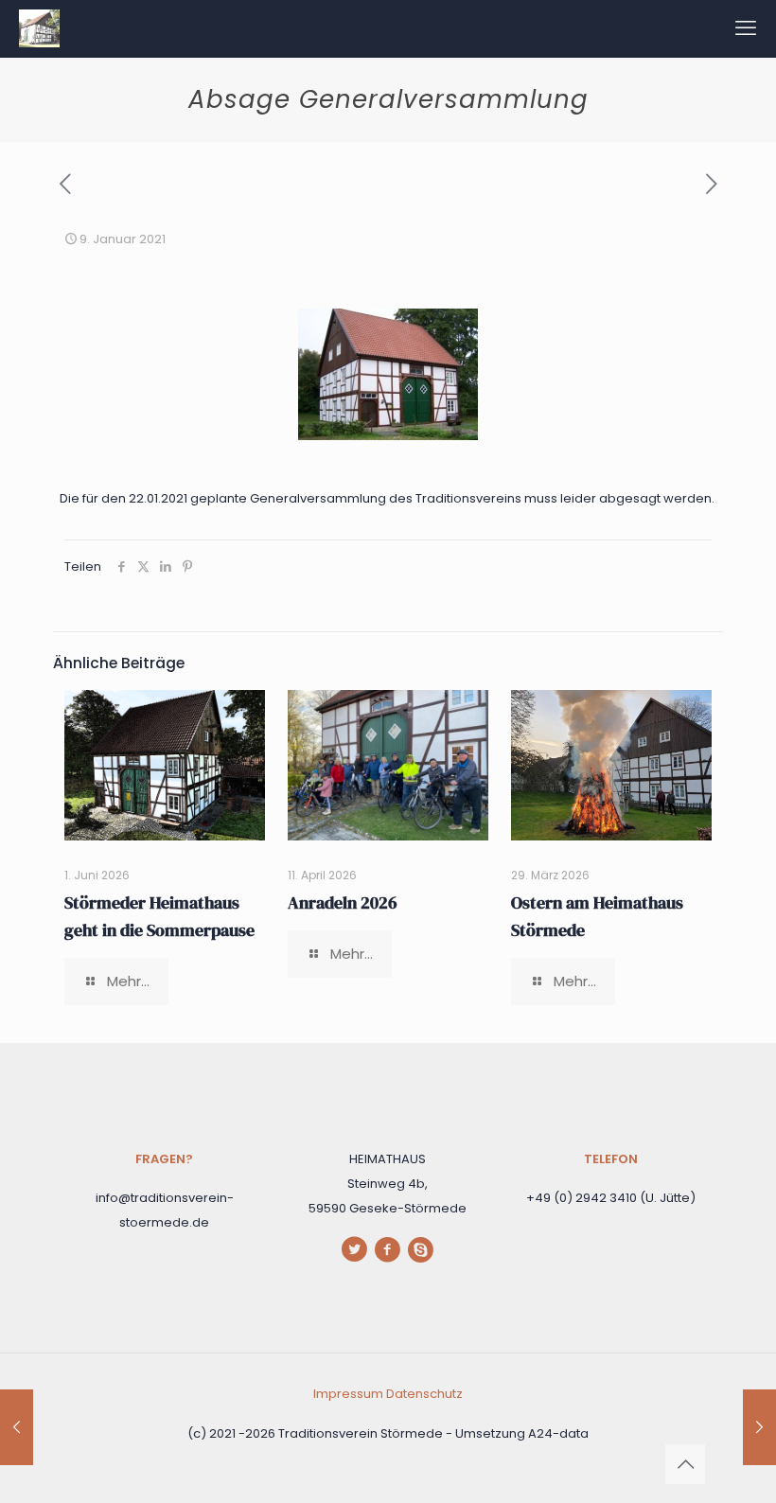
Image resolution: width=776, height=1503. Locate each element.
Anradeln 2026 (342, 902)
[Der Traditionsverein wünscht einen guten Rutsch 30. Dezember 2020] (16, 1427)
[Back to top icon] (685, 1464)
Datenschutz (424, 1394)
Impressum (349, 1394)
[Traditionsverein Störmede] (39, 28)
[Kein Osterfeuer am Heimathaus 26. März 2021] (759, 1427)
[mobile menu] (746, 28)
